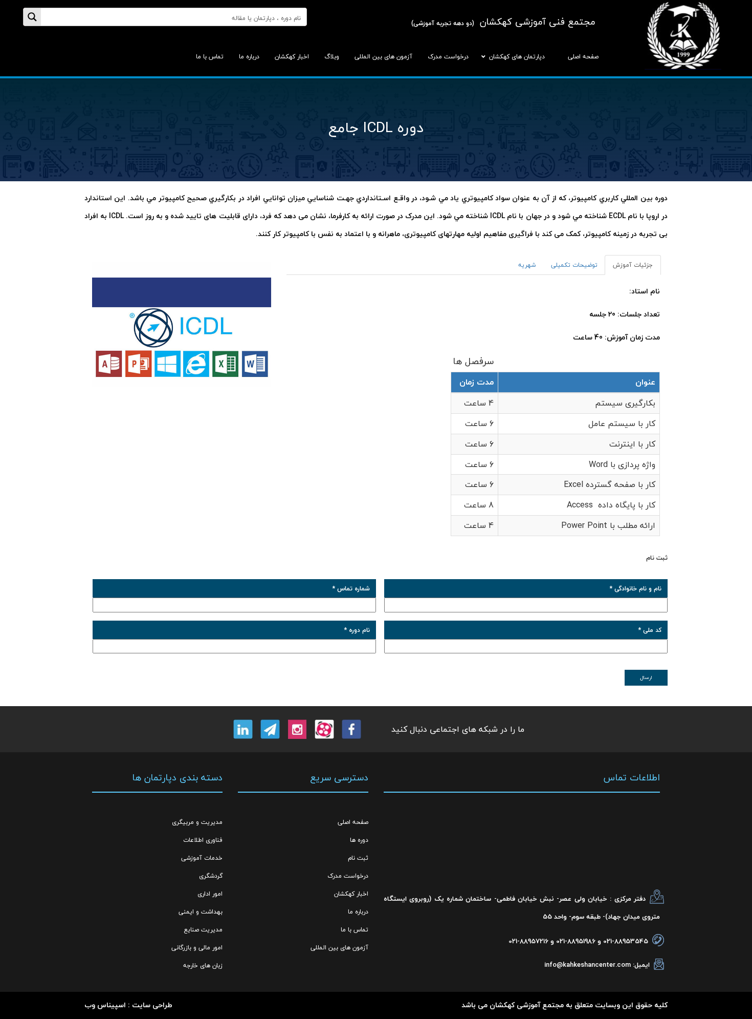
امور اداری (210, 893)
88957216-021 (528, 941)
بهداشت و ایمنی (201, 911)
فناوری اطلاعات (203, 840)
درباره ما (358, 911)
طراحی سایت (152, 1005)
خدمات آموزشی (202, 858)
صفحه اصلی (353, 822)
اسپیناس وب (105, 1005)
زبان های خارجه (203, 965)
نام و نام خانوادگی (635, 588)
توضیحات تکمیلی (574, 265)
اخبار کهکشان (351, 893)
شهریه (527, 265)
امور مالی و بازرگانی (197, 947)
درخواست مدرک (347, 876)
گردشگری (211, 876)
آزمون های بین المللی (339, 947)
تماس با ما (354, 929)
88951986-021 (575, 941)
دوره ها (359, 840)
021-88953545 (625, 941)
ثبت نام (358, 858)
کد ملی (649, 630)
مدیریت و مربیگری (197, 822)
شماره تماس (351, 588)
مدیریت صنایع (203, 929)
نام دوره (357, 630)
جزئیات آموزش (633, 265)
